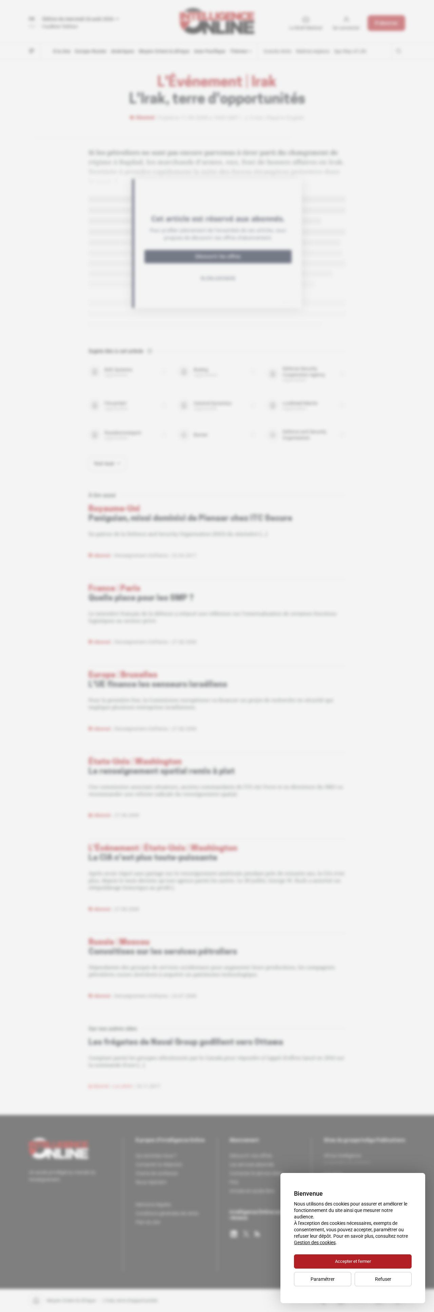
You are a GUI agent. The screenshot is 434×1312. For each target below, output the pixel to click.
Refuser (383, 1279)
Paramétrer (323, 1279)
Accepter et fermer (353, 1261)
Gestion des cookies (315, 1242)
